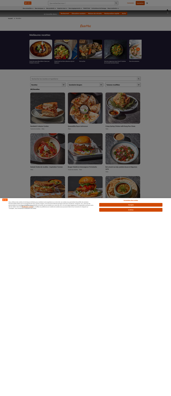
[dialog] (85, 297)
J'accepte (131, 205)
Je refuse (130, 210)
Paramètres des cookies (131, 200)
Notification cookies (27, 206)
